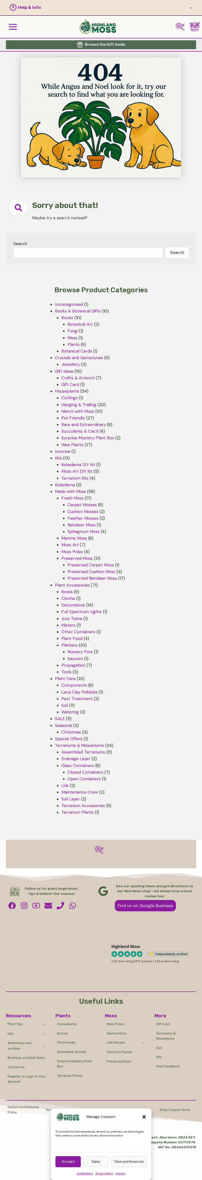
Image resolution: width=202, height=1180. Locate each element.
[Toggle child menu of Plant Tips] (44, 1024)
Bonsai (62, 1033)
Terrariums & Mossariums (166, 1036)
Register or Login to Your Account (27, 1079)
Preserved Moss (119, 1061)
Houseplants (67, 1024)
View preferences (129, 1161)
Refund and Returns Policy (23, 1109)
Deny (96, 1161)
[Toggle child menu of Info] (44, 1033)
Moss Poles (115, 1024)
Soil (159, 1048)
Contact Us (16, 1067)
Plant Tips (15, 1024)
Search (20, 243)
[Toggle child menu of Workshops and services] (44, 1045)
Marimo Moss (116, 1033)
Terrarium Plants (69, 1075)
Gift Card (163, 1024)
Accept (68, 1161)
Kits (159, 1057)
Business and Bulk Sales (26, 1058)
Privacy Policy (104, 1173)
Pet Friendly (66, 1042)
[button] (144, 1116)
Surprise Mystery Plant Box (74, 1063)
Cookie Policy (85, 1173)
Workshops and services (19, 1045)
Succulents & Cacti (71, 1052)
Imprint (120, 1173)
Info (11, 1033)
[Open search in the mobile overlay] (182, 26)
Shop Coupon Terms (175, 1110)
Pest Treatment (168, 1066)
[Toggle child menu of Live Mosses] (143, 1042)
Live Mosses (116, 1042)
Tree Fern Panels (119, 1052)
